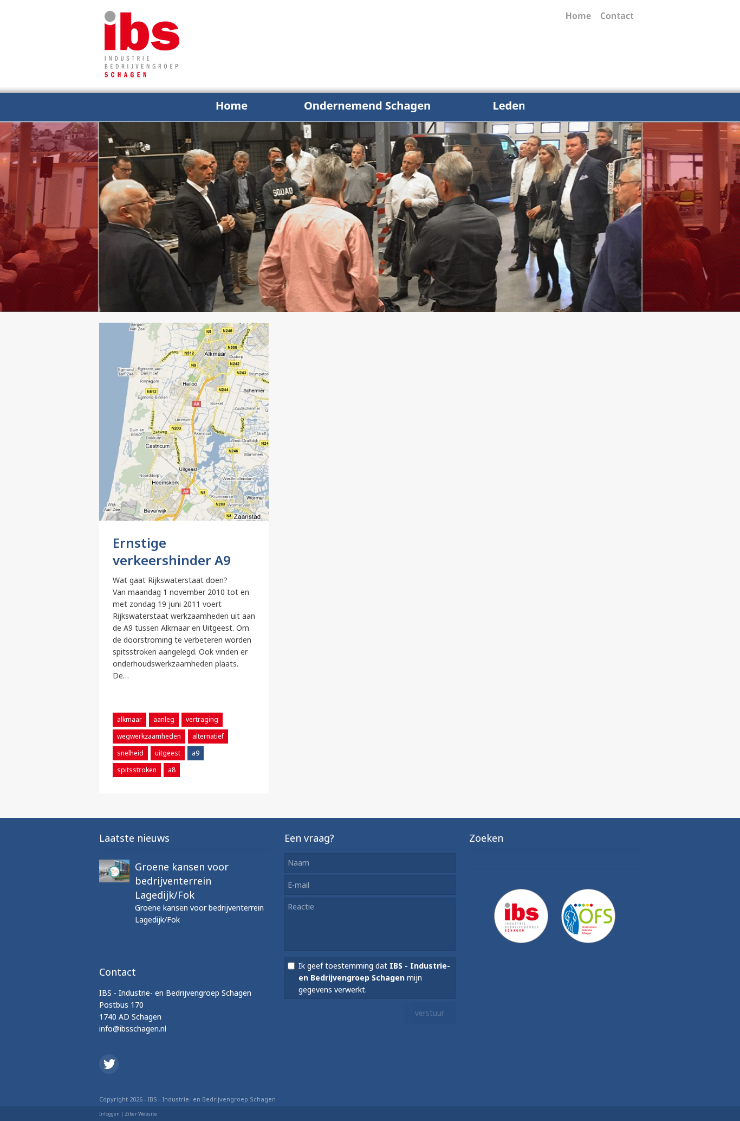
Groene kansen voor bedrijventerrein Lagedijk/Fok (182, 880)
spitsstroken (137, 769)
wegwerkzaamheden (149, 736)
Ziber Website (141, 1113)
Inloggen (109, 1113)
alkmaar (129, 719)
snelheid (130, 753)
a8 (172, 769)
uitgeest (167, 753)
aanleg (163, 719)
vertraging (202, 719)
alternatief (208, 736)
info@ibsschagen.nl (132, 1028)
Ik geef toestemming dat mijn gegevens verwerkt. (374, 977)
